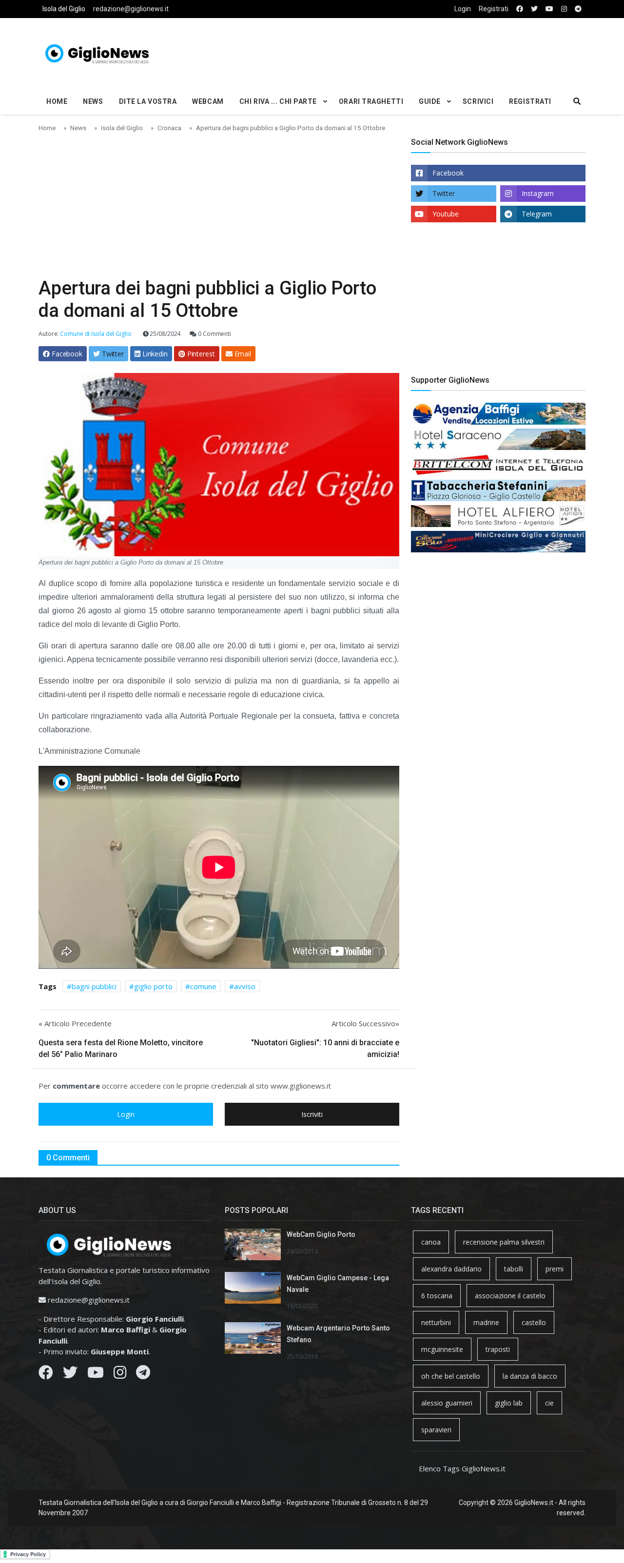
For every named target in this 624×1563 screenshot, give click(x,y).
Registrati (493, 9)
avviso (244, 986)
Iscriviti (312, 1114)
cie (549, 1402)
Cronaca (169, 128)
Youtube (445, 213)
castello (534, 1322)
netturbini (436, 1322)
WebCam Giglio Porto (321, 1234)
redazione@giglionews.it (131, 9)
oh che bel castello (450, 1376)
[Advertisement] (405, 52)
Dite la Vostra (148, 101)
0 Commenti (213, 334)
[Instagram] (120, 1375)
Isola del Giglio (63, 9)
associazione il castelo (510, 1295)
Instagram (538, 193)
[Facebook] (46, 1375)
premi (555, 1268)
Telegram (537, 213)
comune (203, 986)
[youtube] (549, 9)
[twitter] (534, 9)
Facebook (448, 172)
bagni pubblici (94, 986)
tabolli (513, 1268)
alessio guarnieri (446, 1402)
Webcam (207, 101)
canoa (431, 1242)
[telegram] (578, 9)
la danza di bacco (530, 1376)
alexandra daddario (451, 1268)
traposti (498, 1349)
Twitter (443, 193)
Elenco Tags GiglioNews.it (462, 1468)
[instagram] (564, 9)
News (93, 101)
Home (56, 101)
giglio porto (153, 986)
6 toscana (436, 1295)
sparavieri (436, 1429)
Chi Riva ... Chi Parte (278, 101)
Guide (430, 101)
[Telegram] (143, 1375)
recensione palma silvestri (504, 1242)
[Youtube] (95, 1375)
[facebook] (519, 9)
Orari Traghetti (371, 101)
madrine (486, 1322)
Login (462, 9)
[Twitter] (70, 1375)
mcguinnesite (442, 1349)
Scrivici (478, 101)
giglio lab (509, 1402)
